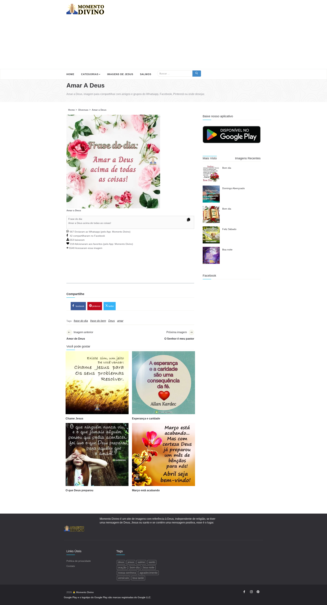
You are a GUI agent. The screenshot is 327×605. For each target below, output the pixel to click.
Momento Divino (121, 231)
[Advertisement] (163, 43)
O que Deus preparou (79, 490)
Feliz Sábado (229, 229)
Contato (70, 566)
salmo (141, 562)
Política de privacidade (78, 561)
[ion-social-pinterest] (258, 592)
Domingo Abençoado (233, 188)
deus (121, 562)
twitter (111, 306)
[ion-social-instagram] (251, 592)
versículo (123, 578)
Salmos (145, 74)
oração (122, 567)
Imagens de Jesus (120, 74)
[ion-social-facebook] (244, 592)
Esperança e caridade (146, 418)
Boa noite (227, 249)
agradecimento (148, 572)
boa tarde (138, 578)
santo (152, 562)
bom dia (135, 567)
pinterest (96, 306)
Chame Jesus (74, 418)
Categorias (89, 74)
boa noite (148, 567)
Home (70, 74)
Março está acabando (146, 490)
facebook (79, 306)
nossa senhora (127, 572)
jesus (131, 562)
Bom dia (226, 167)
